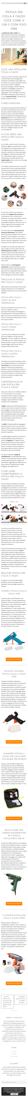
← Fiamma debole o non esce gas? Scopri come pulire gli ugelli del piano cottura (7, 1001)
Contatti (14, 1054)
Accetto (14, 1094)
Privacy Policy (14, 1056)
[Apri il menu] (25, 3)
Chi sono (14, 1051)
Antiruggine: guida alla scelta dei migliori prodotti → (20, 999)
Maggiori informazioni (15, 1092)
